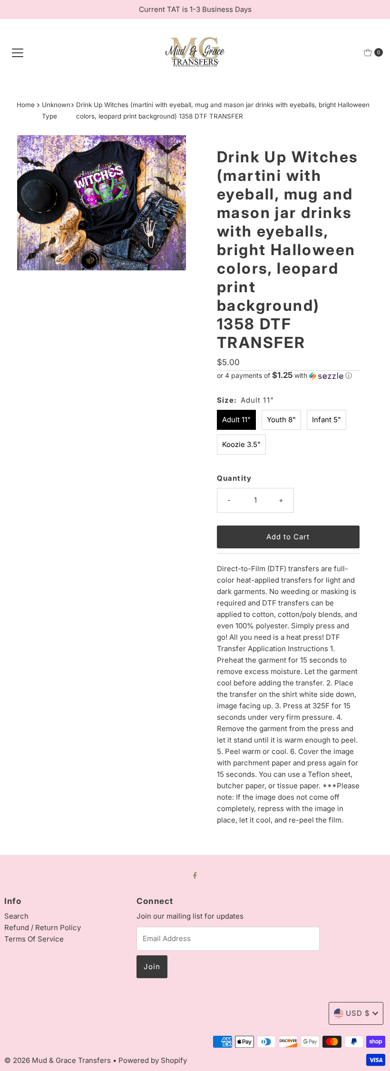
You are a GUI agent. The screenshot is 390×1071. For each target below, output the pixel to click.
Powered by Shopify (152, 1060)
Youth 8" (281, 419)
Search (16, 916)
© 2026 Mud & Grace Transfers (58, 1060)
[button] (288, 375)
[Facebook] (195, 875)
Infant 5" (326, 419)
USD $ (358, 1013)
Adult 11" (236, 419)
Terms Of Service (34, 938)
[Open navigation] (17, 52)
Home (26, 105)
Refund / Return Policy (42, 927)
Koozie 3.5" (241, 444)
